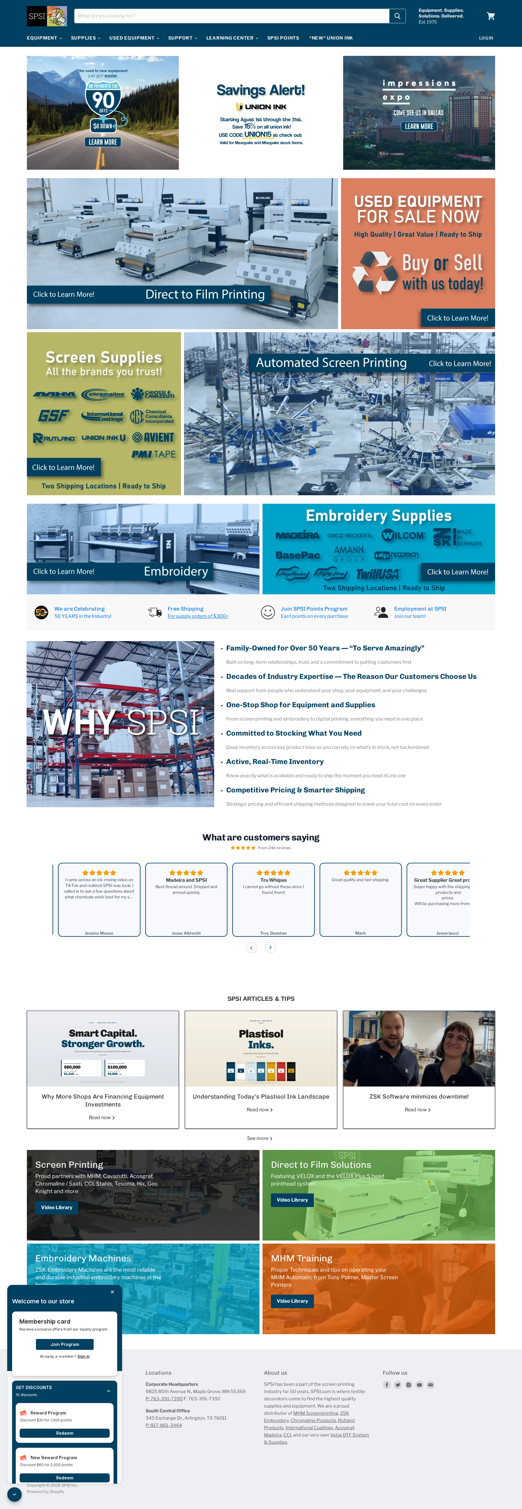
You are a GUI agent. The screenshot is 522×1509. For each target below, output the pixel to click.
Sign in (83, 1356)
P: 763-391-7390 (164, 1398)
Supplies (84, 38)
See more (258, 1138)
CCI (287, 1435)
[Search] (397, 16)
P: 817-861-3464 (164, 1425)
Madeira (273, 1435)
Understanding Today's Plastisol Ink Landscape (261, 1096)
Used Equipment (132, 38)
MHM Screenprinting (315, 1413)
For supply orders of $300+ (198, 616)
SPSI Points (283, 38)
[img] (243, 848)
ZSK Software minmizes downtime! (419, 1096)
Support (181, 38)
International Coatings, (309, 1427)
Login (486, 37)
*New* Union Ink (331, 38)
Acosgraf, (345, 1427)
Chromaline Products (313, 1420)
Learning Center (230, 38)
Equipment (43, 38)
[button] (65, 1391)
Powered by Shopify (45, 1491)
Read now (100, 1117)
